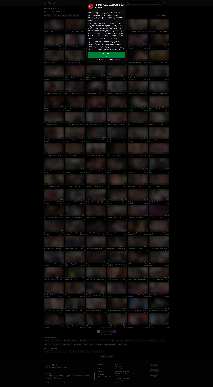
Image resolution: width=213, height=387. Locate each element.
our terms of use (116, 59)
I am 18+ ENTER (106, 55)
